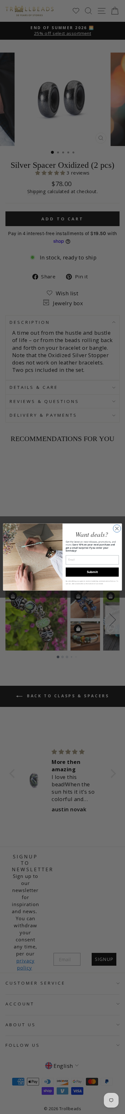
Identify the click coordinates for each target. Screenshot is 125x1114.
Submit (92, 572)
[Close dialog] (117, 528)
